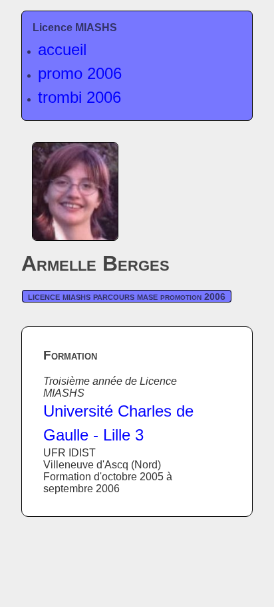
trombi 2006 (79, 97)
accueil (62, 49)
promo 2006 (80, 73)
